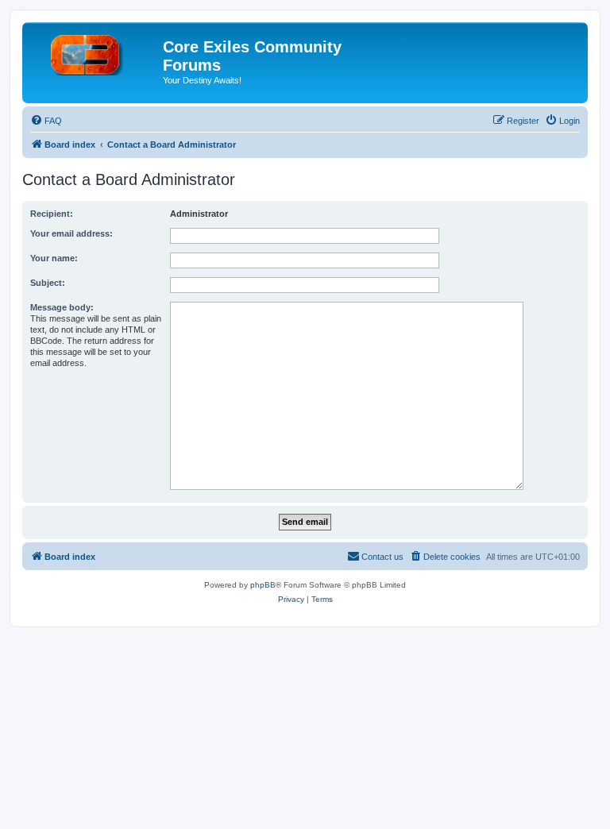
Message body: (62, 307)
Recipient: (51, 213)
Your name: (54, 258)
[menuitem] (46, 120)
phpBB (263, 584)
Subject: (47, 282)
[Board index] (94, 51)
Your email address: (71, 233)
